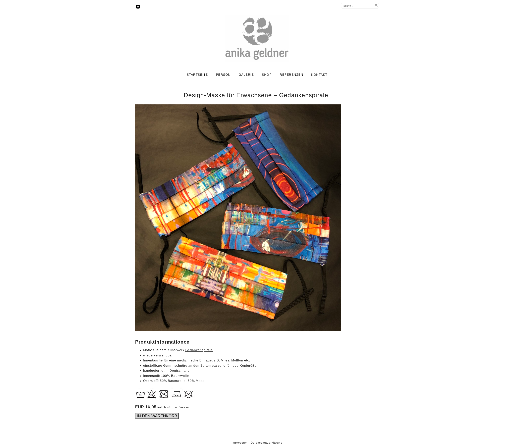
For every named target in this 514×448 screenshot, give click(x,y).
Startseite (197, 74)
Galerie (246, 74)
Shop (267, 74)
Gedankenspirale (199, 350)
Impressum (240, 442)
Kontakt (319, 74)
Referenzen (291, 74)
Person (223, 74)
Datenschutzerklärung (266, 442)
